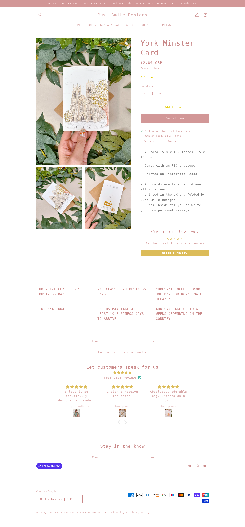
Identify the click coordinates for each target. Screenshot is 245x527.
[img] (123, 372)
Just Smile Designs (61, 512)
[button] (40, 15)
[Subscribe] (152, 341)
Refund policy (114, 512)
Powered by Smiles (88, 512)
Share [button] (148, 77)
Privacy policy (139, 512)
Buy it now (175, 118)
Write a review (174, 252)
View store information (164, 141)
